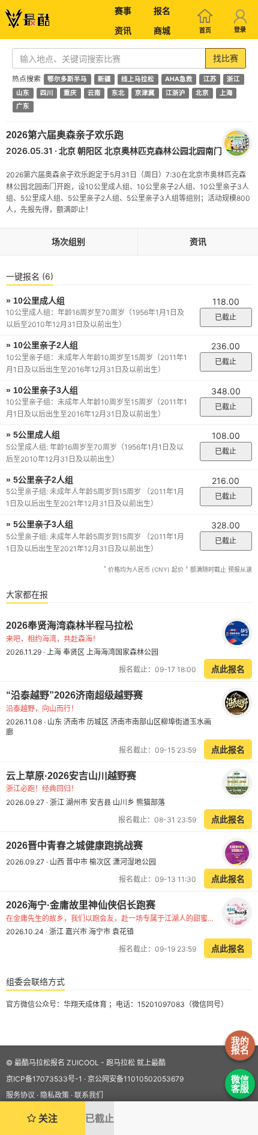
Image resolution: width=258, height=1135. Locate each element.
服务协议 (20, 1095)
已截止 (225, 317)
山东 (22, 93)
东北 (118, 93)
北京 (202, 93)
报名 (162, 10)
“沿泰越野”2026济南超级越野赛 (74, 695)
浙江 (233, 79)
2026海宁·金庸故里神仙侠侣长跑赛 (80, 905)
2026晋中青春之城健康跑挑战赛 (74, 845)
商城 (162, 30)
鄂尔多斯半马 (67, 79)
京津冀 (145, 93)
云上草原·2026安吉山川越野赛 (71, 776)
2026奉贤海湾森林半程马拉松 (69, 625)
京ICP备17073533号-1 (44, 1078)
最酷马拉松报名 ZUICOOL (56, 1062)
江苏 (210, 79)
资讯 (123, 30)
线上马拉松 (137, 79)
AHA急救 (179, 79)
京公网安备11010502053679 (136, 1078)
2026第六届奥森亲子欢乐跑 (65, 135)
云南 (94, 93)
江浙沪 (175, 93)
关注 (47, 1118)
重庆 (70, 93)
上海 (226, 93)
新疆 (104, 79)
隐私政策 (54, 1095)
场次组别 (68, 241)
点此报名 (228, 669)
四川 (46, 93)
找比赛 (225, 58)
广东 (22, 107)
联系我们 (88, 1095)
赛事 (123, 10)
